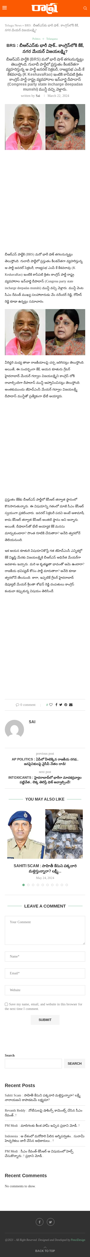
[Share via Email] (70, 705)
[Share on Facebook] (56, 705)
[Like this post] (51, 705)
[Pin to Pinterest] (65, 705)
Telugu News (13, 25)
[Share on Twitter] (60, 705)
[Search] (85, 8)
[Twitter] (50, 1222)
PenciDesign (78, 1240)
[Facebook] (39, 1222)
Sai (38, 96)
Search (10, 1055)
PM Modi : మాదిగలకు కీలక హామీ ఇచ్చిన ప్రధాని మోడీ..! (42, 1125)
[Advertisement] (45, 204)
